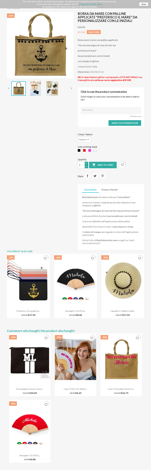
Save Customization (125, 123)
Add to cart (103, 165)
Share (87, 176)
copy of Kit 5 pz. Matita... (75, 389)
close (143, 4)
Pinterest (102, 176)
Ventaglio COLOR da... (75, 311)
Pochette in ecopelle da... (28, 311)
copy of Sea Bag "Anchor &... (121, 389)
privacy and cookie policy (90, 4)
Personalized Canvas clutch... (29, 389)
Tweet (95, 176)
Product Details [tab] (109, 189)
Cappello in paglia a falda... (122, 311)
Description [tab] (90, 189)
